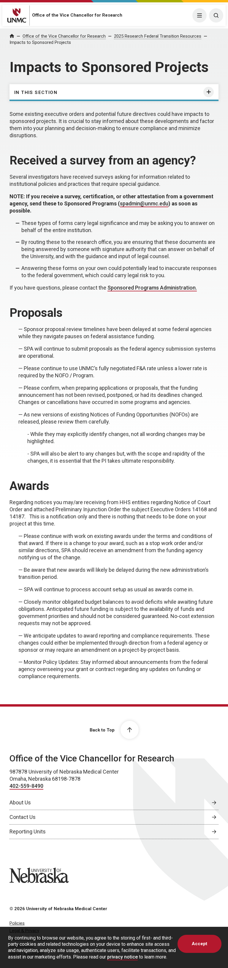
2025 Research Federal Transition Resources (157, 36)
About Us (20, 802)
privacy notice (122, 957)
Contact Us (23, 817)
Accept (199, 943)
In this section (35, 92)
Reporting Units (28, 831)
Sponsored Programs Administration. (152, 288)
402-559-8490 (26, 786)
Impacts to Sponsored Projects (40, 42)
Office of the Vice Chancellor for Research (77, 15)
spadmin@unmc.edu (144, 203)
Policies (17, 923)
